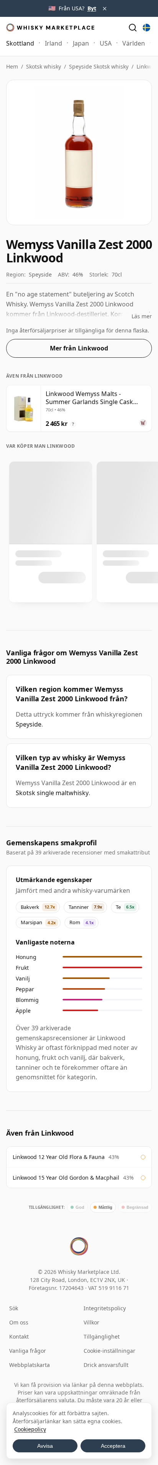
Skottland (20, 43)
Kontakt (19, 1336)
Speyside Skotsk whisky (98, 66)
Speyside (28, 724)
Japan (81, 43)
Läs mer (142, 316)
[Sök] (133, 27)
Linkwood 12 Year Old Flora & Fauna (59, 1157)
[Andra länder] (146, 27)
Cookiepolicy (30, 1429)
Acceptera (113, 1446)
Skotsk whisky (43, 66)
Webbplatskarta (29, 1364)
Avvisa (45, 1446)
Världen (133, 43)
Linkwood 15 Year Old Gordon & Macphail (66, 1177)
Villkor (91, 1322)
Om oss (18, 1322)
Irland (53, 43)
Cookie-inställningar (109, 1350)
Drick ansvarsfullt (106, 1364)
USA (106, 43)
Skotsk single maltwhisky (52, 793)
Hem (12, 66)
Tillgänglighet (102, 1336)
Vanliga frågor (27, 1350)
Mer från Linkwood (79, 348)
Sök (13, 1308)
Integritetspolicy (105, 1308)
